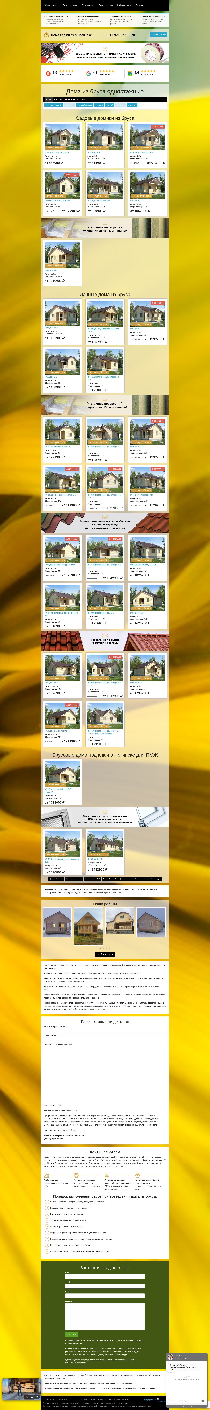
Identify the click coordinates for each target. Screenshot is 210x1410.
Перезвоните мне (159, 35)
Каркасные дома (70, 5)
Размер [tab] (59, 99)
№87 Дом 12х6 (137, 613)
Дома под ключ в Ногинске (71, 35)
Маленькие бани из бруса (152, 879)
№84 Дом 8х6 (136, 200)
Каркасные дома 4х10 (74, 879)
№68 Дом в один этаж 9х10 (57, 731)
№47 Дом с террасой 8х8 (141, 495)
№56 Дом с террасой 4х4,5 (57, 152)
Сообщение (69, 1302)
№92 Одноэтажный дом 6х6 (57, 200)
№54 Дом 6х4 (94, 152)
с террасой (132, 105)
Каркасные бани (105, 5)
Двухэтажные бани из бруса (129, 879)
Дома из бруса (52, 5)
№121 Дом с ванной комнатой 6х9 (60, 495)
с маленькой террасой (53, 105)
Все (83, 99)
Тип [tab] (49, 99)
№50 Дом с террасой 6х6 (141, 152)
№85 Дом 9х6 (51, 270)
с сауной (110, 105)
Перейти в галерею (104, 954)
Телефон (68, 1282)
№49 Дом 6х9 (136, 447)
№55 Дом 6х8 (51, 377)
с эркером (99, 105)
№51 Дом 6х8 (136, 329)
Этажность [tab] (72, 99)
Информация (123, 5)
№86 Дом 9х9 (136, 683)
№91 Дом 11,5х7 (52, 683)
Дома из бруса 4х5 (56, 879)
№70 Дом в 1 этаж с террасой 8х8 (60, 565)
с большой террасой (84, 105)
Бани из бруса (88, 5)
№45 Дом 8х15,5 (95, 859)
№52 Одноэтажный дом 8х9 (143, 565)
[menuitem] (52, 5)
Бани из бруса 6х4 (109, 879)
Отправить (71, 1334)
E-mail (67, 1292)
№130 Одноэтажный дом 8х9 (101, 613)
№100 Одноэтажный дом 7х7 (58, 447)
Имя (67, 1272)
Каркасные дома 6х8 (92, 879)
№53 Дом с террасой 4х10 (99, 200)
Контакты (140, 5)
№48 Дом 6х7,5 (51, 328)
